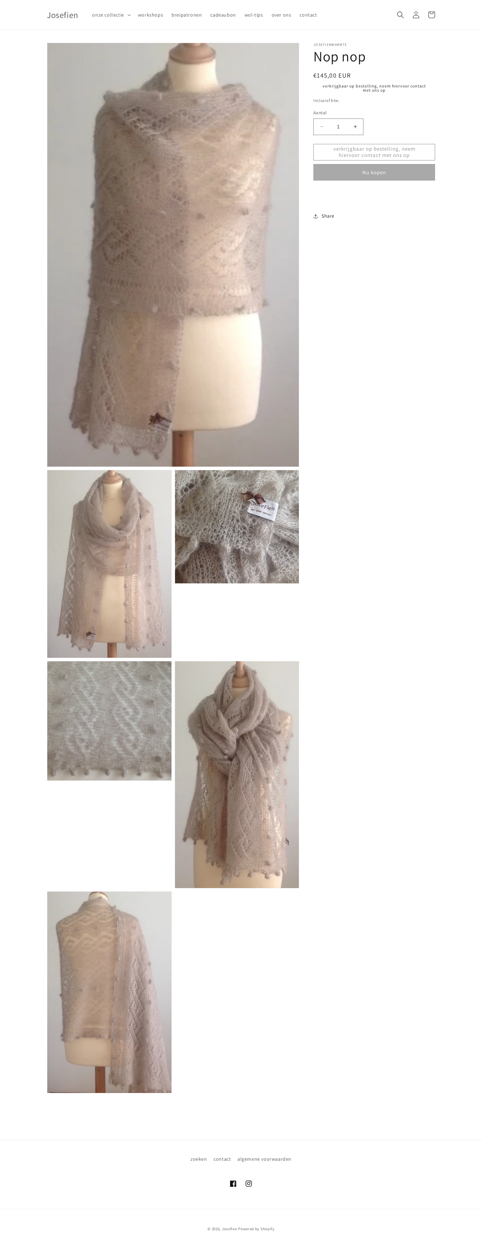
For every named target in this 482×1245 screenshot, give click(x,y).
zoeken (199, 1159)
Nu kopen (374, 172)
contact (222, 1159)
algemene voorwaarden (264, 1159)
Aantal (319, 113)
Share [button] (328, 216)
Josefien (229, 1228)
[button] (110, 14)
